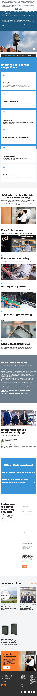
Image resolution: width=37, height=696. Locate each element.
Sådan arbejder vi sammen (10, 55)
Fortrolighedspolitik (25, 561)
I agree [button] (16, 8)
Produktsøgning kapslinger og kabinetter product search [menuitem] (23, 677)
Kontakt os (30, 55)
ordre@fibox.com (33, 681)
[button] (3, 49)
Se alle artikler (33, 583)
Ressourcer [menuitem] (23, 682)
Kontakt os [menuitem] (22, 686)
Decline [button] (21, 8)
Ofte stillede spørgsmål (21, 55)
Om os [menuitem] (22, 684)
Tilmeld (4, 681)
